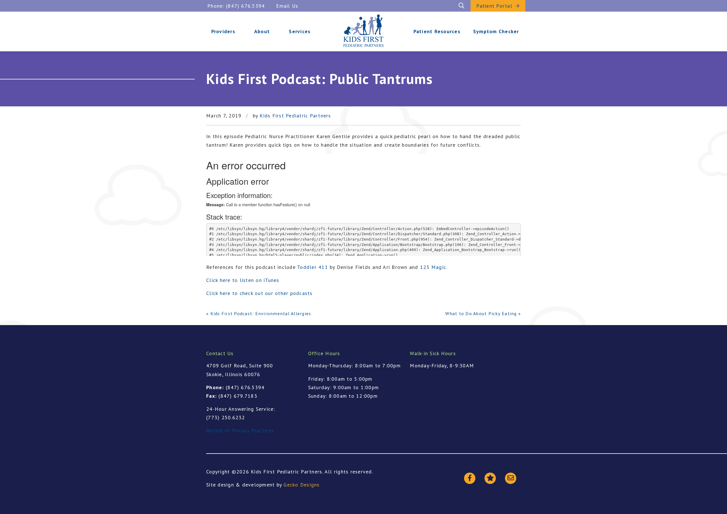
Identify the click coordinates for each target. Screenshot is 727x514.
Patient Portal (494, 6)
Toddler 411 (312, 267)
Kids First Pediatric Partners (295, 115)
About (262, 31)
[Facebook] (470, 478)
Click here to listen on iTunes (242, 280)
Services (299, 31)
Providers (223, 31)
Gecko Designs (301, 484)
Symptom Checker (496, 31)
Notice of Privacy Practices (240, 430)
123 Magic (433, 267)
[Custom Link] (511, 478)
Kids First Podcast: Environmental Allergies (260, 313)
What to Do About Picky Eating (481, 313)
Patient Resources (436, 31)
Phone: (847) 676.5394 (236, 6)
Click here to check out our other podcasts (259, 293)
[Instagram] (490, 478)
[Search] (461, 5)
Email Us (287, 6)
